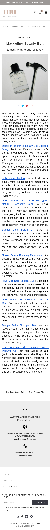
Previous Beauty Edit (15, 392)
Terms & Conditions (29, 507)
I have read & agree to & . (24, 508)
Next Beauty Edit (36, 392)
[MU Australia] (10, 12)
